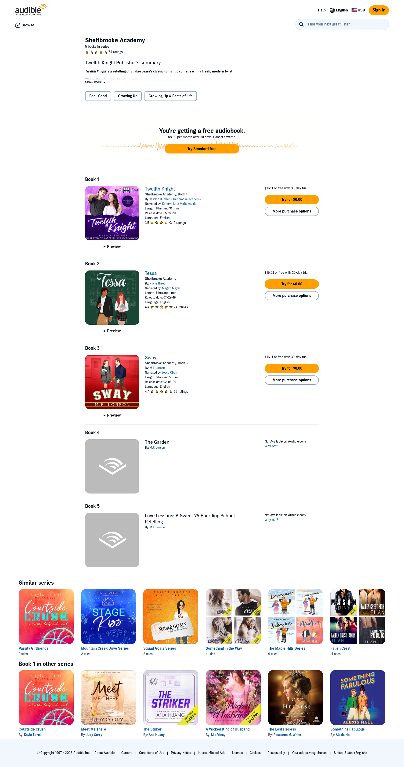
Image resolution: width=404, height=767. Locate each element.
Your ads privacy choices (309, 753)
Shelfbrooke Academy (186, 199)
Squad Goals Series (159, 648)
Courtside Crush (32, 729)
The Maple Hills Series (286, 648)
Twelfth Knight (160, 189)
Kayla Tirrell (157, 283)
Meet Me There (93, 729)
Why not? (271, 446)
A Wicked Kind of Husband (228, 729)
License (237, 753)
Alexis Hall (343, 735)
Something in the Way (224, 648)
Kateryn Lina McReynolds (179, 204)
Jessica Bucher (160, 199)
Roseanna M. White (287, 735)
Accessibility (276, 753)
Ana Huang (157, 735)
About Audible (104, 753)
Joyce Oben (169, 372)
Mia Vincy (218, 735)
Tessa (151, 273)
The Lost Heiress (282, 729)
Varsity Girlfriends (33, 648)
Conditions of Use (151, 753)
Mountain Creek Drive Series (105, 648)
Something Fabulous (347, 729)
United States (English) (350, 753)
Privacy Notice (181, 753)
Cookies (255, 753)
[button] (95, 82)
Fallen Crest (340, 648)
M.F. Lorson (157, 368)
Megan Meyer (171, 288)
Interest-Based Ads (211, 753)
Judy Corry (94, 735)
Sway (150, 358)
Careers (126, 753)
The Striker (152, 729)
